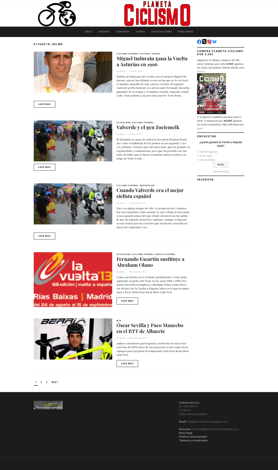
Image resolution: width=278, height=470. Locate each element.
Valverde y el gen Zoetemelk (148, 127)
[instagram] (209, 43)
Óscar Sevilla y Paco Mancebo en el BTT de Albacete (150, 328)
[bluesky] (214, 43)
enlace (201, 71)
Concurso (123, 32)
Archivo (104, 32)
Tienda (140, 32)
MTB (119, 321)
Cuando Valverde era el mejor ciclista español (150, 193)
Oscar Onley (207, 159)
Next (55, 382)
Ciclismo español (128, 54)
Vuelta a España (165, 254)
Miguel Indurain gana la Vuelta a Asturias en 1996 (152, 61)
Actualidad (124, 123)
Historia (145, 54)
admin (122, 71)
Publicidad (185, 32)
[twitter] (204, 43)
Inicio (89, 32)
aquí (200, 128)
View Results (221, 171)
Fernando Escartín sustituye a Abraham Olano (150, 262)
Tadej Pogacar (209, 151)
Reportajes (147, 186)
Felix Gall (206, 155)
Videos (156, 54)
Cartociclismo (161, 32)
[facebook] (199, 43)
